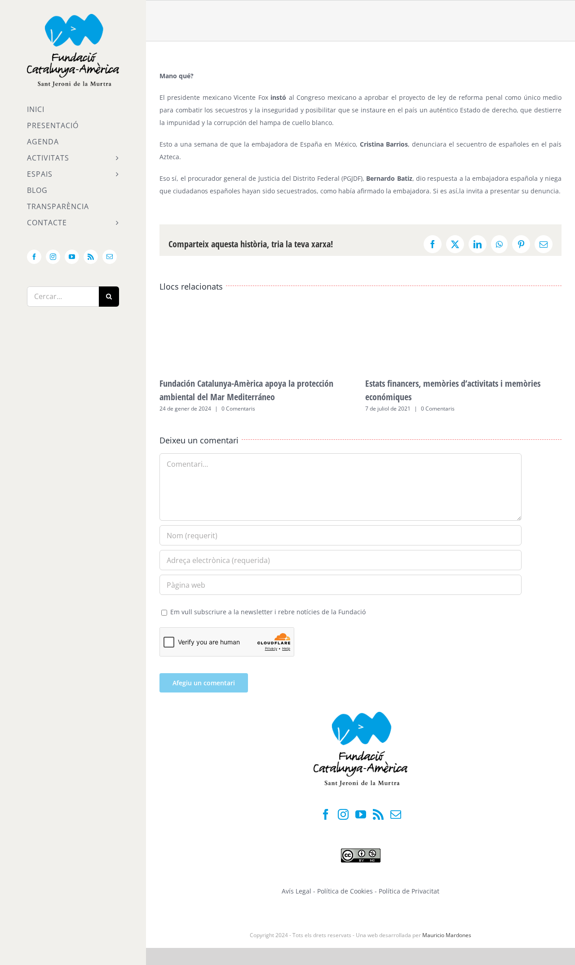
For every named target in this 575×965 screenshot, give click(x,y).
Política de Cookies (346, 891)
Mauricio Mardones (446, 935)
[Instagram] (343, 814)
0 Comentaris (238, 408)
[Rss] (378, 814)
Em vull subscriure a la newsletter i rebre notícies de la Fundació (267, 612)
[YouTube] (360, 814)
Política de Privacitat (409, 891)
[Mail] (395, 814)
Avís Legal (296, 891)
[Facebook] (325, 814)
